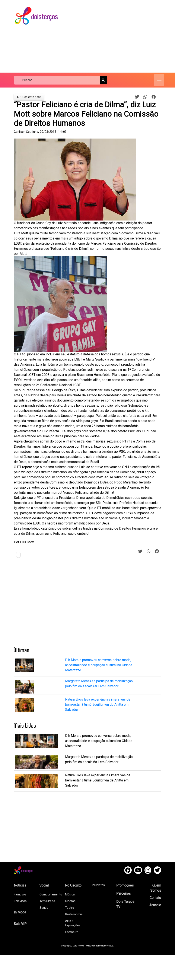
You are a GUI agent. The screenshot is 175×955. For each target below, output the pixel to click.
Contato (155, 898)
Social (44, 885)
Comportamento (50, 894)
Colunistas (98, 885)
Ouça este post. (30, 97)
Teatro (69, 907)
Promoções (125, 885)
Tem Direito (47, 901)
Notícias (20, 885)
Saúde (43, 907)
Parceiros (123, 893)
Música (70, 894)
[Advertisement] (120, 36)
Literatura (71, 932)
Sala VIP (20, 924)
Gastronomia (74, 914)
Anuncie (155, 905)
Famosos (20, 894)
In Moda (20, 912)
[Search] (103, 80)
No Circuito (73, 885)
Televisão (20, 901)
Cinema (70, 901)
